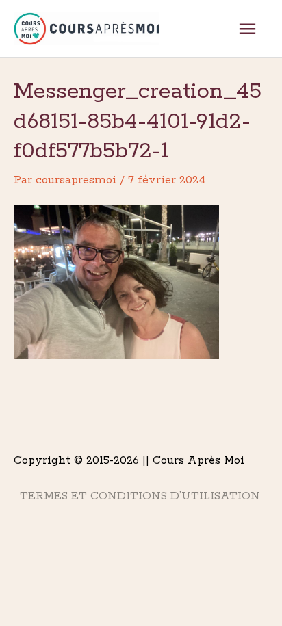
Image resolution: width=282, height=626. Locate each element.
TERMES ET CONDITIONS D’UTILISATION (140, 496)
